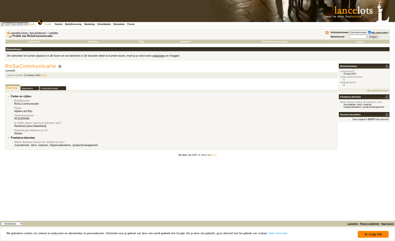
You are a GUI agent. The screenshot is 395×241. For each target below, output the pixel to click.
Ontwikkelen (104, 24)
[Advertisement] (197, 190)
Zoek (32, 24)
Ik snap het (373, 234)
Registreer (34, 41)
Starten (59, 24)
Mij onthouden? (380, 33)
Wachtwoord (337, 36)
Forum (131, 24)
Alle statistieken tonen (378, 90)
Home (48, 24)
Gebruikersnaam (340, 32)
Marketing (89, 24)
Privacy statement (369, 223)
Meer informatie (278, 233)
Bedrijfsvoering (73, 24)
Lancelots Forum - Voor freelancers (28, 33)
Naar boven (387, 223)
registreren (158, 55)
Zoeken (360, 41)
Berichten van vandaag (274, 41)
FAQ (141, 41)
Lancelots (352, 223)
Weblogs (93, 41)
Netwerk (185, 41)
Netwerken (119, 24)
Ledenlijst (53, 33)
